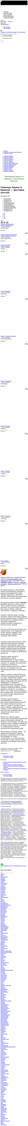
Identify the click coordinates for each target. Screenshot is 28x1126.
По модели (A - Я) (5, 196)
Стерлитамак (4, 1085)
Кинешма (3, 960)
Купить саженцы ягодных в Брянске (13, 764)
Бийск (2, 896)
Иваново (3, 942)
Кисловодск (4, 965)
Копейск (3, 971)
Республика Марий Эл (16, 789)
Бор (2, 898)
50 (4, 215)
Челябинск (3, 1110)
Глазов (2, 921)
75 (4, 217)
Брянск (2, 901)
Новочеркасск (4, 1022)
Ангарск (3, 878)
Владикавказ (4, 907)
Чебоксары (4, 1109)
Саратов (3, 1067)
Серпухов (3, 1076)
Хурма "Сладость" (5, 471)
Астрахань (3, 884)
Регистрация (6, 27)
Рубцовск (3, 1058)
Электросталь (4, 1118)
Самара (3, 1063)
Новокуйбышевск (5, 1014)
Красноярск (4, 977)
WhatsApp (6, 865)
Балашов (3, 888)
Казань (2, 947)
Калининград (4, 948)
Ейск (2, 931)
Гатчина (3, 920)
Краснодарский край (15, 801)
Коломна (3, 968)
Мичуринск (3, 994)
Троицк (2, 1096)
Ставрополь (4, 1082)
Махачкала (3, 990)
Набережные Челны (6, 1000)
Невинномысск (5, 1004)
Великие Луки (4, 903)
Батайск (3, 891)
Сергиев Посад (5, 1073)
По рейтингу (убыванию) (9, 206)
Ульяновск (3, 1100)
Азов (2, 875)
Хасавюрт (3, 1105)
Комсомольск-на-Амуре (7, 970)
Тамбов (3, 1091)
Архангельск (4, 883)
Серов (2, 1075)
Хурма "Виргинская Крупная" (8, 235)
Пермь (2, 1044)
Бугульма (3, 902)
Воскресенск (4, 916)
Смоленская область (6, 834)
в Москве (22, 842)
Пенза (2, 1041)
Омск (2, 1035)
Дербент (3, 924)
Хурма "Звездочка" (6, 291)
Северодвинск (4, 1071)
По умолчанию (7, 198)
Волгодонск (4, 911)
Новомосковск (4, 1016)
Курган (2, 981)
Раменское (3, 1054)
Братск (2, 899)
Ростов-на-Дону (5, 1057)
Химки (2, 1106)
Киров (2, 961)
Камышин (3, 953)
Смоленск (3, 1078)
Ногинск (3, 1026)
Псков (2, 1050)
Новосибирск (4, 1018)
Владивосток (4, 906)
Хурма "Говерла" (5, 246)
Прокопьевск (4, 1049)
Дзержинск (3, 925)
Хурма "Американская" (7, 225)
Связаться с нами (8, 13)
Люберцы (3, 988)
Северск (3, 1072)
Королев (3, 972)
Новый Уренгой (5, 1025)
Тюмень (3, 1099)
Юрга (2, 1122)
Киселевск (3, 963)
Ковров (2, 967)
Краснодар (3, 976)
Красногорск (4, 975)
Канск (2, 954)
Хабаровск (3, 1104)
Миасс (2, 993)
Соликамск (3, 1080)
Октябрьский (4, 1034)
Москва (3, 995)
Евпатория (3, 930)
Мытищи (3, 999)
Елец (2, 934)
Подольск (3, 1048)
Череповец (4, 1112)
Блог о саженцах (7, 14)
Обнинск (3, 1030)
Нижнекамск (4, 1009)
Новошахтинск (4, 1023)
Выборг (3, 919)
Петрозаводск (4, 1045)
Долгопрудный (4, 928)
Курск (2, 983)
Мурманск (3, 997)
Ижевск (3, 943)
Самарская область (6, 832)
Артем (2, 882)
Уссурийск (3, 1101)
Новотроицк (4, 1020)
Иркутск (3, 944)
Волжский (3, 912)
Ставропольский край (6, 803)
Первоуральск (4, 1043)
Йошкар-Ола (4, 945)
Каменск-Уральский (6, 951)
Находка (3, 1003)
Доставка (6, 11)
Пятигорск (3, 1053)
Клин (2, 966)
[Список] (2, 223)
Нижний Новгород (5, 1011)
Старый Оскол (4, 1083)
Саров (2, 1068)
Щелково (3, 1117)
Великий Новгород (5, 905)
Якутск (2, 1123)
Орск (2, 1040)
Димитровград (4, 926)
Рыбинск (3, 1059)
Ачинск (2, 885)
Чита (2, 1113)
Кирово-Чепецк (5, 962)
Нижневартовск (5, 1008)
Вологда (3, 914)
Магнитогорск (4, 989)
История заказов (7, 776)
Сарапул (3, 1066)
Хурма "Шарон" (5, 560)
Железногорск (4, 937)
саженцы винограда (14, 584)
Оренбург (3, 1037)
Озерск (2, 1032)
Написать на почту (21, 865)
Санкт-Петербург (5, 1064)
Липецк (2, 986)
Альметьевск (4, 876)
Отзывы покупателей (8, 16)
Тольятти (3, 1094)
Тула (2, 1098)
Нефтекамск (4, 1006)
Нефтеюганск (4, 1007)
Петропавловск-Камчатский (8, 1046)
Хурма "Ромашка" (5, 426)
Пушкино (3, 1052)
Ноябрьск (3, 1029)
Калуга (2, 949)
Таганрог (3, 1090)
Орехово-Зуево (5, 1039)
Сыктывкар (4, 1089)
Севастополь (4, 1069)
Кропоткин (3, 979)
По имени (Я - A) (7, 201)
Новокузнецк (4, 1013)
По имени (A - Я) (7, 200)
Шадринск (3, 1114)
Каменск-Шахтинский (6, 952)
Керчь (2, 958)
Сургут (2, 1086)
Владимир (3, 908)
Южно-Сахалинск (5, 1121)
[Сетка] (4, 223)
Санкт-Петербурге (5, 843)
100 (4, 218)
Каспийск (3, 956)
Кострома (3, 974)
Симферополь (4, 1077)
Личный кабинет (7, 774)
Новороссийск (4, 1017)
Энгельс (3, 1119)
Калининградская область (18, 815)
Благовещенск (4, 897)
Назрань (3, 1002)
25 (4, 213)
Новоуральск (4, 1021)
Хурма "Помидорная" (6, 381)
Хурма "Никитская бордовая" (8, 336)
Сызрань (3, 1087)
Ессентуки (3, 935)
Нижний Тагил (4, 1012)
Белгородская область (19, 810)
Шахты (2, 1115)
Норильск (3, 1027)
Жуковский (3, 938)
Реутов (2, 1055)
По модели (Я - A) (8, 210)
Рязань (2, 1060)
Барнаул (3, 889)
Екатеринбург (4, 933)
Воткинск (3, 917)
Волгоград (3, 910)
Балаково (3, 887)
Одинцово (3, 1031)
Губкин (2, 922)
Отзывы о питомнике (8, 17)
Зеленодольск (4, 939)
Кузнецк (3, 980)
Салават (3, 1062)
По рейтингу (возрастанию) (10, 207)
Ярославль (3, 1124)
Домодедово (4, 929)
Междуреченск (4, 991)
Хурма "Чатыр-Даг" (6, 516)
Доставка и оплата (8, 756)
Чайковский (4, 1108)
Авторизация (6, 28)
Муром (2, 998)
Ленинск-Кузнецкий (6, 985)
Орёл (2, 1036)
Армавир (3, 880)
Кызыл (2, 984)
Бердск (2, 893)
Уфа (2, 1103)
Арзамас (3, 879)
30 (4, 214)
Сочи (2, 1081)
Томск (2, 1095)
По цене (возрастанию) (9, 203)
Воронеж (3, 915)
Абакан (2, 874)
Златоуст (3, 940)
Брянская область (5, 811)
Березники (3, 894)
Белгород (3, 892)
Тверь (2, 1092)
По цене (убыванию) (8, 204)
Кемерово (3, 957)
